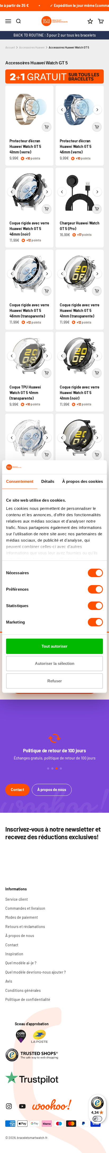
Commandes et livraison (25, 908)
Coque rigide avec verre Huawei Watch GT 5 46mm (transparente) (29, 310)
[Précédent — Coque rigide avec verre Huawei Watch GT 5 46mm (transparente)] (11, 274)
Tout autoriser (54, 646)
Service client (16, 899)
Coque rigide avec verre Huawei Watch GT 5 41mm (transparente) (79, 310)
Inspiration (14, 954)
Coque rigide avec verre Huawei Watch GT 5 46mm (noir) (29, 228)
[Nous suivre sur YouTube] (22, 1106)
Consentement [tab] (19, 481)
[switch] (95, 589)
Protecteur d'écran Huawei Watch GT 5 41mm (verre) (25, 146)
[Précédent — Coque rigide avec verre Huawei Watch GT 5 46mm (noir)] (11, 192)
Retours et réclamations (25, 926)
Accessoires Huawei (32, 47)
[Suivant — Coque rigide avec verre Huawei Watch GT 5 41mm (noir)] (97, 356)
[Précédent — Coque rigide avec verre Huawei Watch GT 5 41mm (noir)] (62, 356)
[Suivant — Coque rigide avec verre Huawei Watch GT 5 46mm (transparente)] (47, 274)
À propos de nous (51, 789)
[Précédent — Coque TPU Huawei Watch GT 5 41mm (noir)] (62, 438)
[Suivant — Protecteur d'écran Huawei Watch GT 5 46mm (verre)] (97, 109)
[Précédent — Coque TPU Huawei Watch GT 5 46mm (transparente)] (11, 438)
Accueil (10, 47)
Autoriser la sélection (54, 663)
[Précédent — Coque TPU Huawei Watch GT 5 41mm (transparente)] (11, 356)
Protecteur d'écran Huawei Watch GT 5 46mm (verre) (76, 146)
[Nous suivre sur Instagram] (8, 1106)
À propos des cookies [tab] (82, 481)
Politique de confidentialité (27, 999)
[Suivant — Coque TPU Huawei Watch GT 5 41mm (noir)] (97, 438)
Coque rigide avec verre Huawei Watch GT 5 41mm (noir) (79, 392)
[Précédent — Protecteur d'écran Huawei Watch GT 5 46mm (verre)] (62, 109)
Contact (17, 789)
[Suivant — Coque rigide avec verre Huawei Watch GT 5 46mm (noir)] (47, 192)
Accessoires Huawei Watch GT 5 (69, 47)
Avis (8, 981)
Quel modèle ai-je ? (21, 963)
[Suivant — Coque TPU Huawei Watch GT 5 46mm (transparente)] (47, 438)
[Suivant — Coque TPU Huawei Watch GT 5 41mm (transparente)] (47, 356)
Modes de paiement (21, 917)
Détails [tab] (47, 481)
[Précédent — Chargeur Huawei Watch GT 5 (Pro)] (62, 192)
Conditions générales (23, 990)
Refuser (54, 681)
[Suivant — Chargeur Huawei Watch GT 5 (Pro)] (97, 192)
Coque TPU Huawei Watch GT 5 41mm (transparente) (25, 392)
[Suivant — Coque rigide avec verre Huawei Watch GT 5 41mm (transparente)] (97, 274)
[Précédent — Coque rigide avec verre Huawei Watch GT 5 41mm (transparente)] (62, 274)
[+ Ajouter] (46, 127)
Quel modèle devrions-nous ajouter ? (35, 972)
